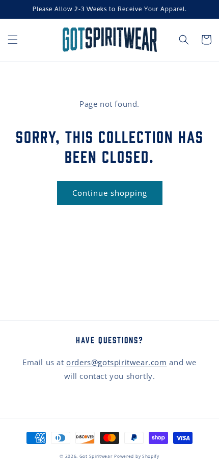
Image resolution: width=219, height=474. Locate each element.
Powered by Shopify (136, 456)
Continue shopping (109, 193)
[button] (13, 39)
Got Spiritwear (96, 456)
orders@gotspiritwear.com (116, 362)
